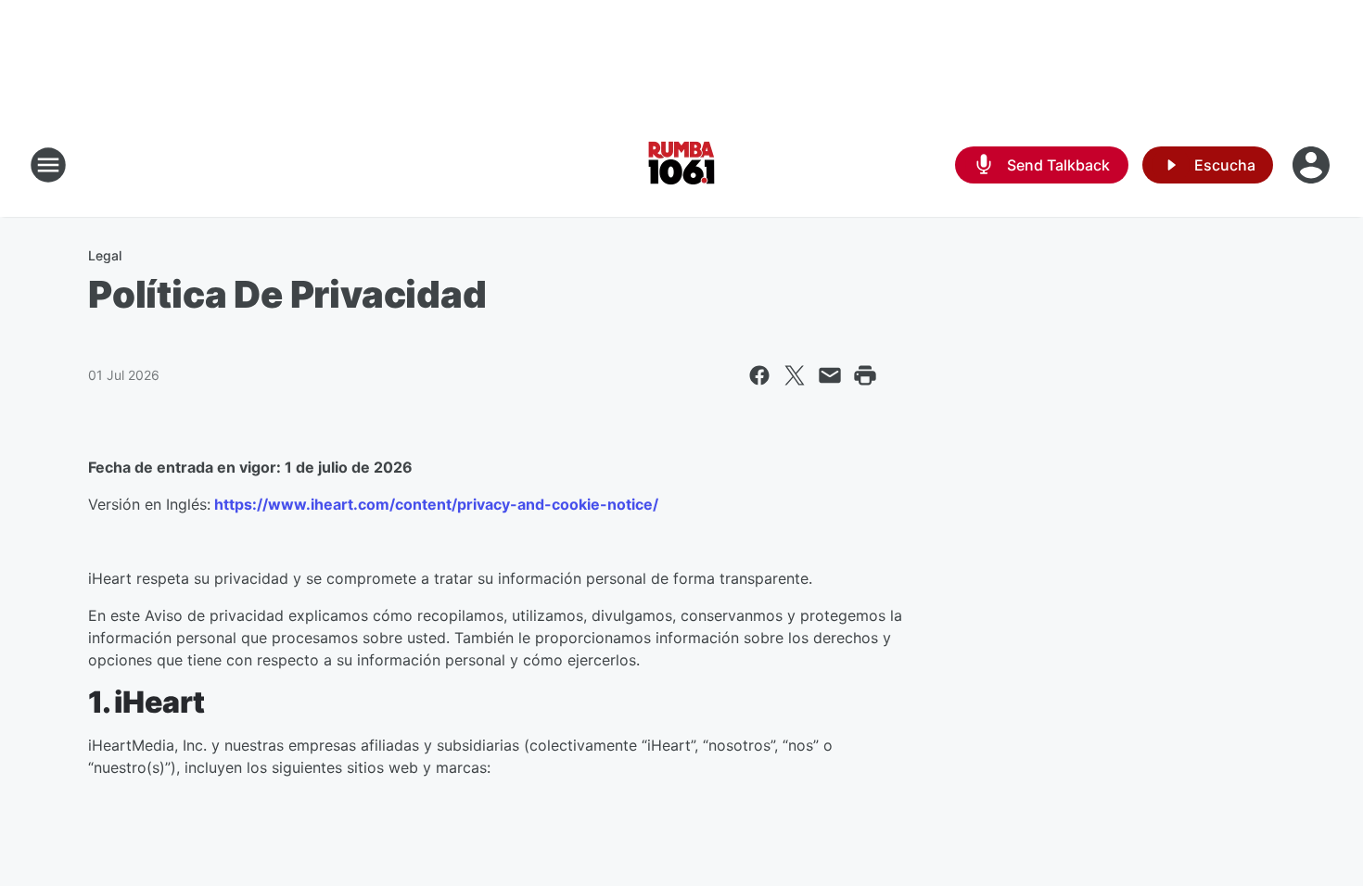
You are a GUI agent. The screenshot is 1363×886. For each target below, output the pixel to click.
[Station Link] (681, 165)
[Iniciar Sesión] (1313, 165)
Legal (104, 255)
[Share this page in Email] (830, 375)
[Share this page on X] (795, 375)
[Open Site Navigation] (48, 165)
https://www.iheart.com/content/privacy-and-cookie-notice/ (434, 504)
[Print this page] (865, 375)
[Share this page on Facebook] (759, 375)
